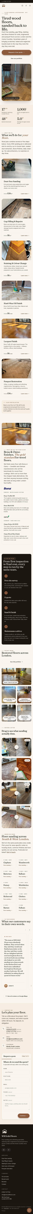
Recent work (5, 1179)
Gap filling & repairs (7, 1161)
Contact (4, 1184)
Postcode (6, 1076)
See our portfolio (16, 58)
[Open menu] (30, 5)
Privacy (3, 1210)
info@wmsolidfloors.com (14, 1039)
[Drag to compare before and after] (16, 747)
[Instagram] (22, 5)
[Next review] (29, 930)
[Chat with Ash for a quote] (29, 1210)
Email (5, 1084)
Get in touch (11, 852)
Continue (23, 1115)
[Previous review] (25, 930)
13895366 (6, 1208)
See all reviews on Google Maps (17, 996)
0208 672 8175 (11, 1029)
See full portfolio (15, 662)
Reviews (4, 1181)
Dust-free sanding (7, 1158)
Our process (5, 1176)
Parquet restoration (7, 1168)
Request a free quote (16, 52)
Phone (7, 1092)
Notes (7, 1100)
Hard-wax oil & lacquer (8, 1166)
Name (5, 1068)
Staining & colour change (9, 1163)
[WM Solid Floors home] (4, 5)
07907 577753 (7, 1)
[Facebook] (26, 5)
